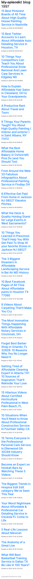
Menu (26, 2)
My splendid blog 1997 (10, 2)
